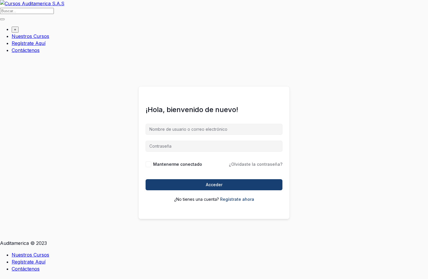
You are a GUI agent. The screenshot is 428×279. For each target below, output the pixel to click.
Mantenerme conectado (177, 164)
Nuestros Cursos (30, 36)
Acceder (214, 184)
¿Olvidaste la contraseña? (255, 164)
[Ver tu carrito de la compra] (3, 62)
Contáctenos (26, 50)
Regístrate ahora (237, 199)
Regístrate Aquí (28, 43)
